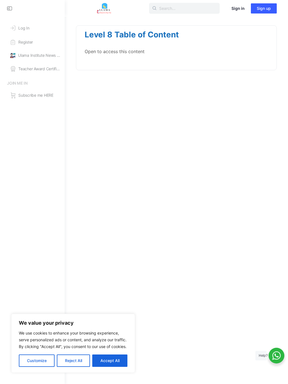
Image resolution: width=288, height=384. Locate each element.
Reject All (73, 360)
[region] (73, 343)
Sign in (238, 8)
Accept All (110, 360)
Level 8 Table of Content (132, 34)
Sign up (264, 8)
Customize (37, 360)
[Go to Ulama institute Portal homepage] (104, 8)
